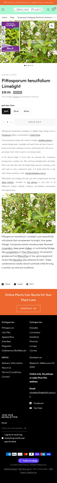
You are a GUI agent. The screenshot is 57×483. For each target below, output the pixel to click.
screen (41, 140)
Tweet (20, 284)
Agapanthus (8, 336)
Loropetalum (12, 252)
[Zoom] (51, 25)
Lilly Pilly (6, 332)
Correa (33, 350)
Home (4, 17)
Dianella (34, 327)
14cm (6, 111)
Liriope (33, 346)
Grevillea (6, 341)
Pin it (32, 284)
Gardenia (34, 336)
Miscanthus (22, 256)
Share (7, 284)
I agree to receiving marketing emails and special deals (15, 438)
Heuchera (17, 259)
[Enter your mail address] (25, 428)
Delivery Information (12, 363)
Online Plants (35, 135)
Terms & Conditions (11, 372)
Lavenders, (7, 248)
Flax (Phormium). (30, 252)
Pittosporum (6, 135)
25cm (16, 111)
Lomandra (35, 332)
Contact (6, 376)
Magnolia (6, 346)
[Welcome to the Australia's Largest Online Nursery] (28, 2)
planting (48, 140)
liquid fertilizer (8, 182)
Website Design (10, 469)
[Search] (48, 9)
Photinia (34, 341)
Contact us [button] (28, 308)
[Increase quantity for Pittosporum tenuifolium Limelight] (11, 122)
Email (4, 423)
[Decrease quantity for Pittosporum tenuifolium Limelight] (4, 122)
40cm (26, 111)
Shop (12, 17)
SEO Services (24, 469)
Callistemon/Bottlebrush (14, 350)
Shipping (16, 96)
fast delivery (32, 182)
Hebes (28, 248)
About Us (6, 367)
